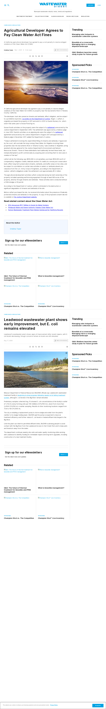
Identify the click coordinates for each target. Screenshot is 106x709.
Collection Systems (42, 16)
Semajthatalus (53, 353)
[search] (8, 5)
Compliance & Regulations (12, 25)
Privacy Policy (54, 705)
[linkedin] (33, 56)
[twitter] (36, 56)
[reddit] (39, 56)
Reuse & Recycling (72, 16)
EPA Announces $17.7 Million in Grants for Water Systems (28, 205)
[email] (42, 56)
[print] (67, 56)
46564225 (45, 353)
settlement (51, 127)
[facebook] (30, 56)
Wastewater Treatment (24, 16)
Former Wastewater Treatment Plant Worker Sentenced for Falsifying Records (35, 210)
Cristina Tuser (8, 50)
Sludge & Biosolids (57, 16)
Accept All (98, 705)
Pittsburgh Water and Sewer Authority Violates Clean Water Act (30, 207)
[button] (5, 5)
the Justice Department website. (25, 197)
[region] (53, 705)
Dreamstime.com (61, 353)
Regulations (85, 16)
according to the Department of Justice (36, 119)
